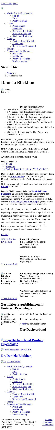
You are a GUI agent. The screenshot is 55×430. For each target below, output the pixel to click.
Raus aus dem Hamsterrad (24, 46)
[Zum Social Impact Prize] (16, 349)
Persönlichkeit (18, 26)
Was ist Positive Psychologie (19, 13)
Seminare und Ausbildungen (19, 51)
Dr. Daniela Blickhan (16, 355)
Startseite (11, 73)
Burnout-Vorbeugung (21, 33)
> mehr (23, 324)
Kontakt (4, 234)
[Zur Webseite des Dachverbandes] (27, 344)
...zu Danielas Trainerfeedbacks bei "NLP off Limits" (24, 169)
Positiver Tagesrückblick (23, 41)
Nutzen (10, 23)
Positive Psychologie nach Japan (25, 201)
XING (9, 164)
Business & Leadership (22, 31)
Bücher (4, 186)
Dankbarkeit (17, 43)
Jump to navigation (9, 3)
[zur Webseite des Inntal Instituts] (10, 361)
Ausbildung (17, 56)
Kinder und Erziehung (22, 36)
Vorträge (10, 48)
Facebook (10, 166)
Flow (14, 18)
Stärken (15, 16)
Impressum (47, 422)
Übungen (11, 38)
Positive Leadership (21, 59)
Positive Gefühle (19, 21)
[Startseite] (2, 8)
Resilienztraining (19, 61)
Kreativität (17, 28)
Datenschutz (47, 424)
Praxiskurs (17, 53)
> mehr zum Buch (9, 264)
